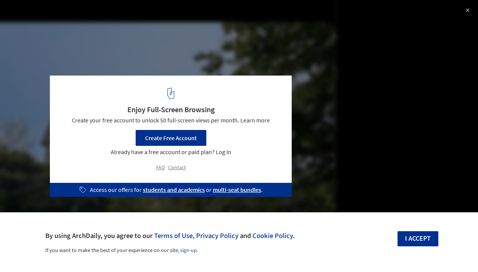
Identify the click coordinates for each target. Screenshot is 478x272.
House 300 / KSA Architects (58, 13)
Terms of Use (173, 236)
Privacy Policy (217, 236)
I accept (418, 238)
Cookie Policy (272, 236)
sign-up (188, 250)
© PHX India (22, 26)
